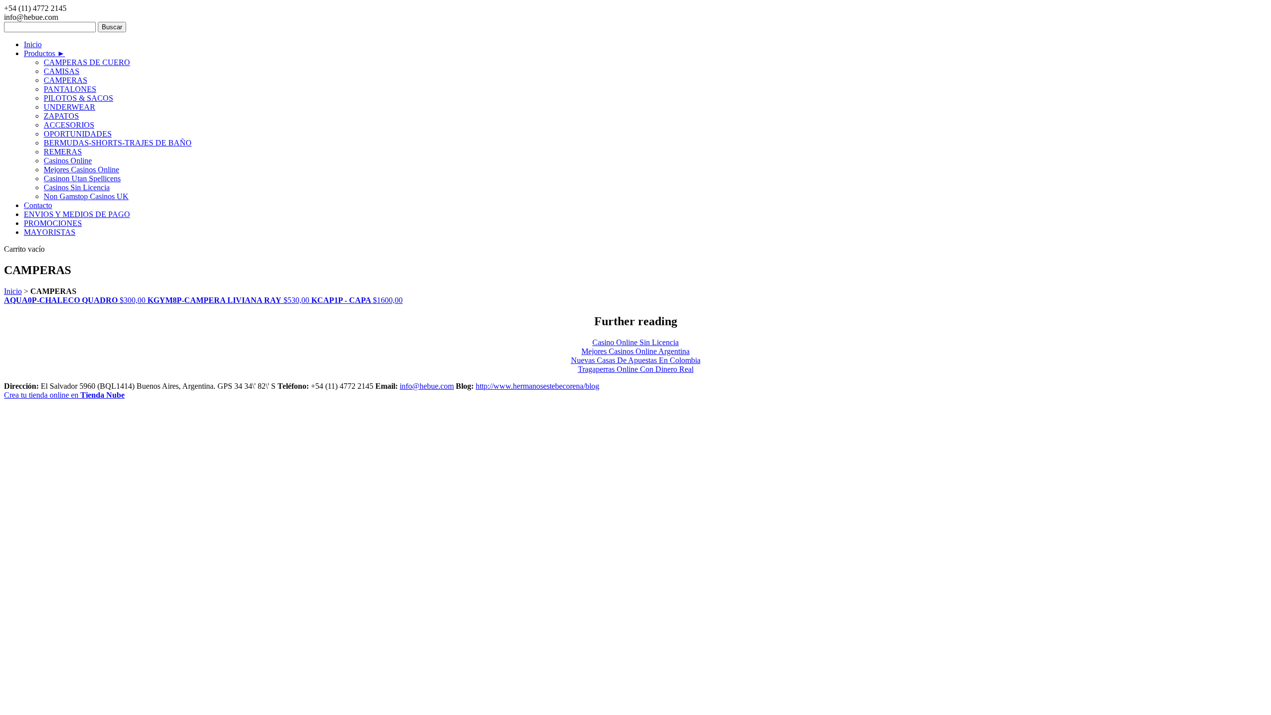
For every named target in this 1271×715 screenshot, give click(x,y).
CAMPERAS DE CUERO (87, 62)
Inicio (33, 44)
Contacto (38, 205)
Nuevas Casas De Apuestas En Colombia (636, 360)
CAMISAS (61, 71)
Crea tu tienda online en (64, 395)
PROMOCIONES (53, 223)
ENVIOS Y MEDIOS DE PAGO (77, 214)
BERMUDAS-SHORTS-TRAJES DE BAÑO (118, 143)
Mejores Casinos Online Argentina (635, 351)
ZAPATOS (61, 116)
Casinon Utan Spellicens (82, 178)
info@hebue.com (427, 386)
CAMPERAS (65, 80)
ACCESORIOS (69, 125)
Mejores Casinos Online (81, 169)
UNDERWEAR (69, 107)
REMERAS (63, 151)
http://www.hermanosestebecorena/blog (537, 386)
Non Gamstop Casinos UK (86, 196)
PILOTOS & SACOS (78, 98)
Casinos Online (68, 160)
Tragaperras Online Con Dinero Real (636, 369)
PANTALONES (70, 89)
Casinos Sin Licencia (77, 187)
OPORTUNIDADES (78, 134)
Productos (44, 53)
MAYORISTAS (49, 232)
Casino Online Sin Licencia (635, 342)
